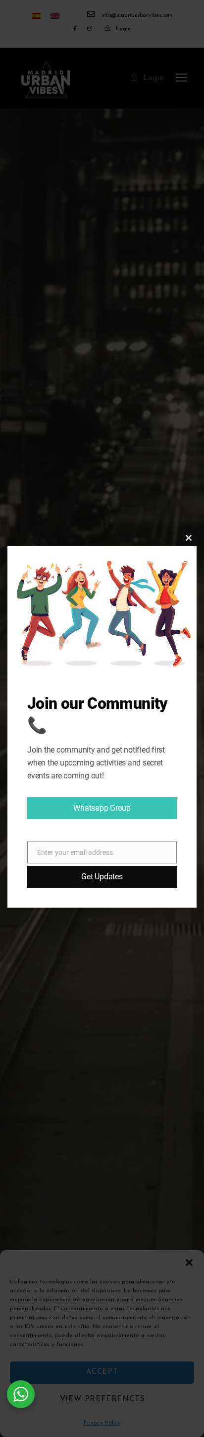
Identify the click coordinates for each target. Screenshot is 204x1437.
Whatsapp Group (102, 808)
